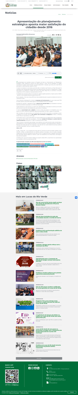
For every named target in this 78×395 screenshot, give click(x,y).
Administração (56, 5)
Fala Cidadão (65, 5)
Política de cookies (24, 392)
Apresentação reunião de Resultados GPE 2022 (27, 158)
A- (71, 1)
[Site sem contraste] (69, 1)
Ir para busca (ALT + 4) (43, 0)
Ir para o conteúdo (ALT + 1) (11, 0)
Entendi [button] (72, 392)
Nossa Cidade (47, 5)
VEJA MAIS (39, 358)
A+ (72, 1)
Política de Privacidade (14, 392)
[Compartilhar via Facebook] (53, 35)
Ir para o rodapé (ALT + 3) (32, 0)
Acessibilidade (60, 1)
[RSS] (59, 35)
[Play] (18, 73)
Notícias (64, 14)
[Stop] (21, 73)
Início (31, 5)
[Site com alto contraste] (68, 1)
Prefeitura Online (38, 5)
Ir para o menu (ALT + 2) (22, 0)
